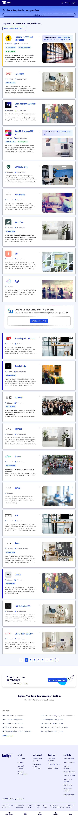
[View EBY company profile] (39, 261)
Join (66, 3)
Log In (73, 3)
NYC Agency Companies (12, 723)
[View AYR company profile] (39, 523)
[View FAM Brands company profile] (39, 83)
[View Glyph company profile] (39, 289)
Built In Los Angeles (68, 780)
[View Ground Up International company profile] (39, 346)
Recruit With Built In (37, 760)
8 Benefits (11, 552)
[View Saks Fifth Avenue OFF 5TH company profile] (39, 143)
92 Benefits (11, 47)
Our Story (21, 759)
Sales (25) (60, 37)
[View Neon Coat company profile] (39, 231)
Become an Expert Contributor (37, 766)
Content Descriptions (22, 773)
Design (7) (67, 40)
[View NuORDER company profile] (39, 407)
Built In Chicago (69, 772)
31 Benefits (11, 82)
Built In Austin (69, 759)
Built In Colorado (70, 775)
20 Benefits (11, 465)
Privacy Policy (38, 806)
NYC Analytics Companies (12, 727)
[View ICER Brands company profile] (39, 202)
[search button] (62, 3)
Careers (20, 762)
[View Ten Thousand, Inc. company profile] (39, 613)
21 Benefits (11, 406)
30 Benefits (11, 375)
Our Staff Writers (21, 767)
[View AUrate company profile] (39, 495)
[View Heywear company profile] (39, 436)
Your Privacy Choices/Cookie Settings (57, 806)
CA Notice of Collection (70, 806)
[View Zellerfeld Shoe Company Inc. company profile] (39, 112)
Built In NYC (68, 785)
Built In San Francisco (68, 790)
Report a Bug (53, 768)
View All (7, 736)
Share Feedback (54, 764)
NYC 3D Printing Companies (13, 716)
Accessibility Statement (20, 806)
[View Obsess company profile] (39, 466)
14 (51, 660)
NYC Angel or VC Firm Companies (54, 727)
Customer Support (51, 760)
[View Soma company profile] (39, 552)
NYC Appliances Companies (52, 731)
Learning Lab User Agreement (8, 806)
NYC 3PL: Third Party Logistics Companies (57, 716)
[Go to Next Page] (57, 660)
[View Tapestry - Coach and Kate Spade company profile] (39, 49)
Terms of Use (45, 806)
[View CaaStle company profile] (39, 584)
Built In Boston (69, 762)
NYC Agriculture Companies (52, 723)
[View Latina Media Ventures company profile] (39, 641)
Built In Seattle (69, 794)
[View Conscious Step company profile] (39, 174)
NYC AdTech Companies (12, 720)
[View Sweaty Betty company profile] (39, 375)
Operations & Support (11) (55, 40)
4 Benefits (11, 231)
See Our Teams (25, 47)
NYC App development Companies (16, 731)
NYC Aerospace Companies (52, 720)
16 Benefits (11, 142)
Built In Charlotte (67, 767)
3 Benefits (11, 583)
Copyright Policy (30, 806)
